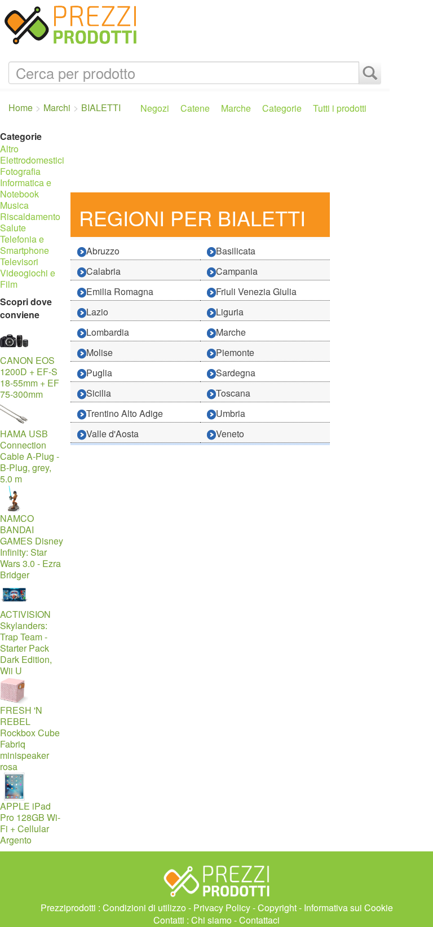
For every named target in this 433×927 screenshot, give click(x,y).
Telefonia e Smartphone (24, 244)
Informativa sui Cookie (348, 907)
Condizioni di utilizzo (144, 907)
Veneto (230, 433)
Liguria (230, 311)
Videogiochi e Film (27, 278)
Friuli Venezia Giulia (256, 291)
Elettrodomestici (32, 159)
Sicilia (98, 392)
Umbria (230, 413)
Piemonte (235, 352)
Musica (14, 205)
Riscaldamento (30, 216)
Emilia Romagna (119, 291)
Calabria (103, 271)
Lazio (97, 311)
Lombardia (107, 332)
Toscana (233, 392)
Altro (9, 148)
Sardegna (235, 372)
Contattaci (259, 919)
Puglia (99, 372)
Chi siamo (211, 919)
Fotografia (20, 171)
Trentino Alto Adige (124, 413)
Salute (13, 227)
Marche (236, 108)
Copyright (277, 907)
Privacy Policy (221, 907)
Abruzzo (103, 250)
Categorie (282, 108)
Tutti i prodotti (339, 108)
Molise (99, 352)
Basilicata (235, 250)
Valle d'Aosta (112, 433)
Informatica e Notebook (25, 188)
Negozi (154, 108)
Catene (195, 108)
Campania (237, 271)
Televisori (19, 261)
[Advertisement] (227, 158)
